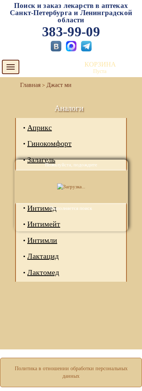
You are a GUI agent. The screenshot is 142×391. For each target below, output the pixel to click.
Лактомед (43, 272)
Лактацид (43, 256)
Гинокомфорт (49, 143)
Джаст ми (59, 85)
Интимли (42, 240)
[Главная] (27, 85)
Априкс (39, 127)
